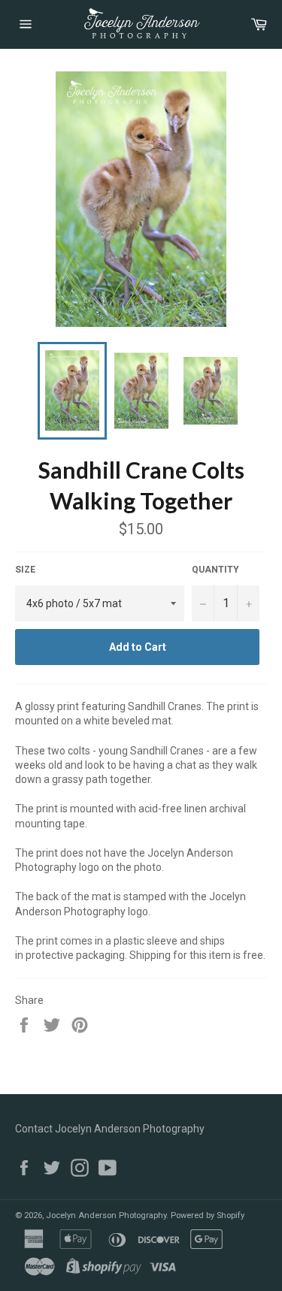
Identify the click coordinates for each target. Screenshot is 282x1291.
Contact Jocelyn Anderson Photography (110, 1129)
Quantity (215, 569)
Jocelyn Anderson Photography (106, 1215)
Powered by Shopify (207, 1215)
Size (25, 569)
